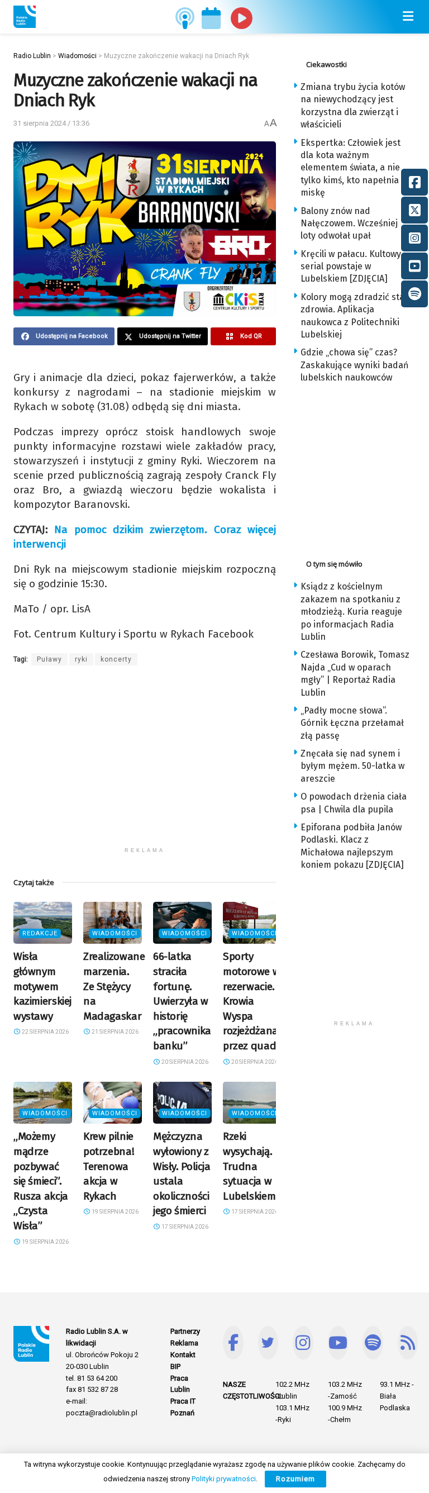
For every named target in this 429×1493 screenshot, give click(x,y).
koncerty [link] (116, 659)
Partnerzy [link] (185, 1331)
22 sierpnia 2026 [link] (45, 1032)
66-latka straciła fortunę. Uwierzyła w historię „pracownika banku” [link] (182, 1001)
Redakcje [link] (40, 933)
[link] (24, 17)
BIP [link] (175, 1366)
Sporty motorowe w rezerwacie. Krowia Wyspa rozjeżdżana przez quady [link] (252, 1001)
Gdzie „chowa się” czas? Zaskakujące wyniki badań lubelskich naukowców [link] (354, 365)
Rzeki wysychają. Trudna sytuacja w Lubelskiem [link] (249, 1166)
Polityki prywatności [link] (224, 1479)
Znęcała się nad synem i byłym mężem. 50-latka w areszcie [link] (352, 766)
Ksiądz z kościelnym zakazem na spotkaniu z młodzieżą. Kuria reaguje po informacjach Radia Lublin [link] (351, 611)
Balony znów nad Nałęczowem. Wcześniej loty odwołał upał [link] (349, 223)
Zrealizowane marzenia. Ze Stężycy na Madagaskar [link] (114, 986)
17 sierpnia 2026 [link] (184, 1227)
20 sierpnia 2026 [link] (184, 1062)
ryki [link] (81, 659)
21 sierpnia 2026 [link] (114, 1032)
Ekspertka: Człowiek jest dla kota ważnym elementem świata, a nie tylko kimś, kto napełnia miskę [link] (351, 167)
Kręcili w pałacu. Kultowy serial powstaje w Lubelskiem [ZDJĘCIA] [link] (351, 266)
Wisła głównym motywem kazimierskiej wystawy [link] (42, 986)
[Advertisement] (144, 763)
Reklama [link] (184, 1343)
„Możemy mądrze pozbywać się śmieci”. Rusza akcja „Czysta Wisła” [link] (40, 1181)
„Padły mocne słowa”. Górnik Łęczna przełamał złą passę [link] (352, 723)
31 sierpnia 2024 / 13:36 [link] (51, 123)
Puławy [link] (49, 659)
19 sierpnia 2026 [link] (45, 1242)
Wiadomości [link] (114, 933)
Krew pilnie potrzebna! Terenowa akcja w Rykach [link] (108, 1166)
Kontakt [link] (183, 1355)
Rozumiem (295, 1479)
